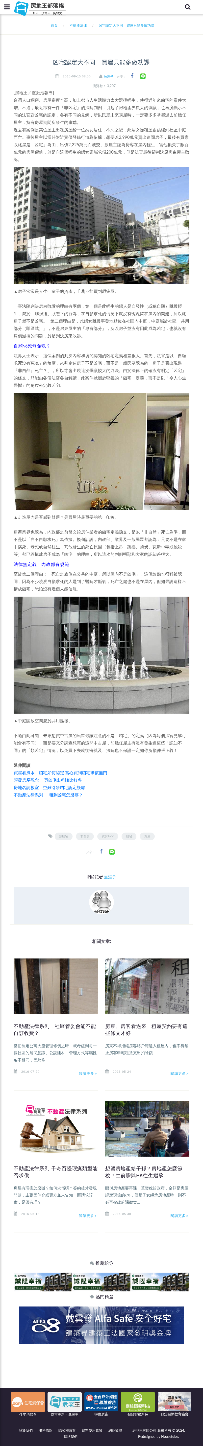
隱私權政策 (67, 1430)
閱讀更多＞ (88, 1073)
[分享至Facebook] (132, 76)
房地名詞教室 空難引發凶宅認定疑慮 (49, 788)
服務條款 (45, 1430)
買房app (108, 836)
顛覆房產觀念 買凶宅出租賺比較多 (48, 780)
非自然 (84, 836)
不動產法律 (78, 25)
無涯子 (109, 76)
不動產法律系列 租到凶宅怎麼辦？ (48, 795)
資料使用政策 (92, 1430)
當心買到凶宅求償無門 (86, 773)
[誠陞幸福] (43, 1282)
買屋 (147, 836)
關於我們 (26, 1430)
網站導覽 (115, 1430)
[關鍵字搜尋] (188, 7)
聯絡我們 (70, 1437)
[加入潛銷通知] (101, 1325)
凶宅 (129, 836)
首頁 (53, 25)
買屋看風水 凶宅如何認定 (39, 773)
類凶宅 (63, 836)
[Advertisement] (101, 1381)
